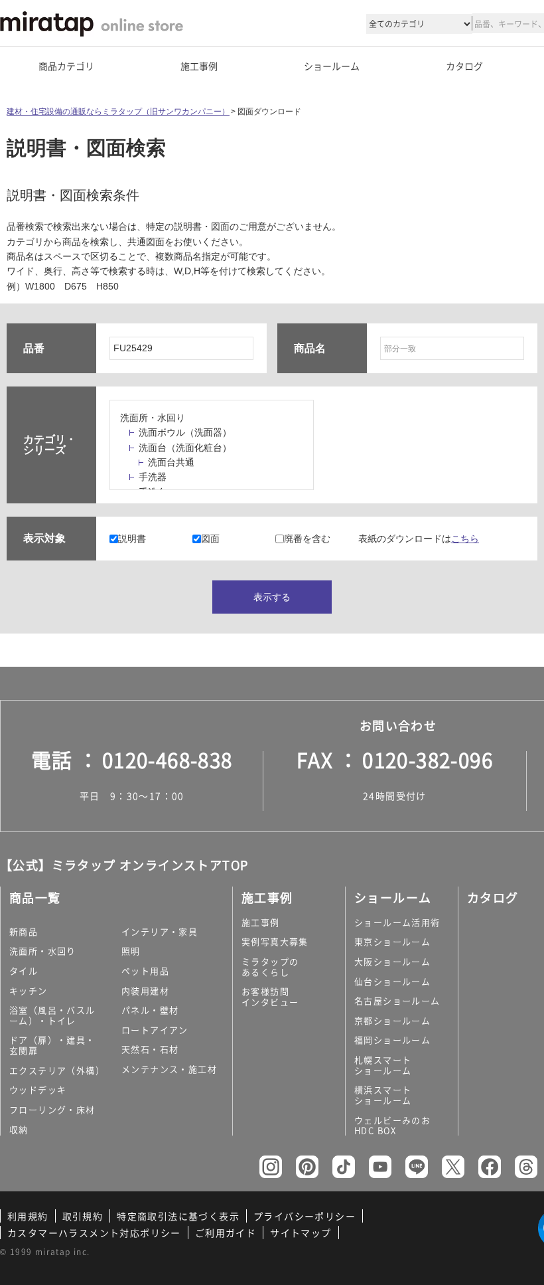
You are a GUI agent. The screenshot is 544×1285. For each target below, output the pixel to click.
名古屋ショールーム (397, 1000)
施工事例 (260, 922)
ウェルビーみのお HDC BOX (392, 1125)
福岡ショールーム (392, 1039)
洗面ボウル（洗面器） (185, 432)
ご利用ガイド (225, 1232)
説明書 (132, 538)
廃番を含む (307, 538)
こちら (465, 538)
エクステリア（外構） (57, 1070)
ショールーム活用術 (397, 922)
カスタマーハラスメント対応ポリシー (94, 1232)
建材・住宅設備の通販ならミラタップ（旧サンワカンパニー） (118, 111)
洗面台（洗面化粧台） (185, 447)
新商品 (23, 931)
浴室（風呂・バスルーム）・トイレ (52, 1015)
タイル (23, 970)
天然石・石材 (149, 1049)
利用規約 (27, 1216)
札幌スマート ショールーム (382, 1064)
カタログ (464, 65)
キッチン (28, 990)
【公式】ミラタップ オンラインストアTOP (124, 865)
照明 (131, 950)
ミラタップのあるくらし (270, 966)
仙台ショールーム (392, 981)
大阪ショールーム (392, 961)
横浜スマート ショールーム (382, 1094)
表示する (272, 597)
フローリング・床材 (52, 1109)
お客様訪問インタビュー (270, 996)
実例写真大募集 (274, 941)
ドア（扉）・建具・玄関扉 (52, 1045)
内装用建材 (145, 990)
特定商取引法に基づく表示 (178, 1216)
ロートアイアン (154, 1029)
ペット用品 (145, 970)
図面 (210, 538)
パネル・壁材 (149, 1009)
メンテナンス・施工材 (169, 1069)
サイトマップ (300, 1232)
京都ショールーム (392, 1020)
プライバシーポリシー (304, 1216)
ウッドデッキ (37, 1089)
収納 (19, 1129)
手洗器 (153, 476)
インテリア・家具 (159, 931)
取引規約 (82, 1216)
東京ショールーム (392, 941)
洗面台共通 (171, 462)
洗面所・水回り (152, 417)
